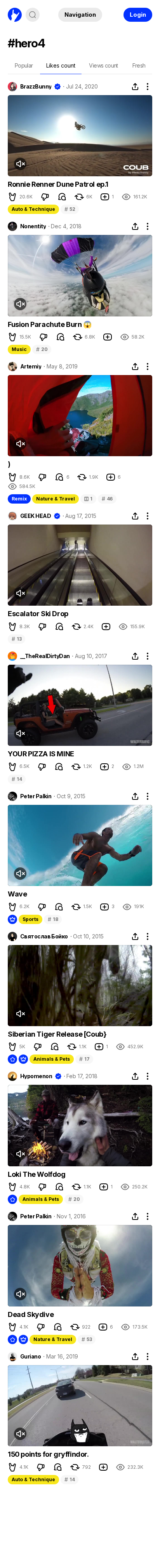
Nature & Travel (55, 499)
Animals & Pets (51, 1059)
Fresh (139, 65)
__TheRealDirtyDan (45, 656)
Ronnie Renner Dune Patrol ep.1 (58, 184)
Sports (30, 919)
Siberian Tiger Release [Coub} (57, 1034)
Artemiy (30, 366)
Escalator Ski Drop (38, 614)
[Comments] (62, 197)
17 (84, 1059)
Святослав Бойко (44, 936)
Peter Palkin (35, 796)
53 (87, 1339)
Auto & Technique (33, 209)
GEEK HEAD (35, 516)
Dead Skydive (31, 1314)
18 (53, 919)
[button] (12, 197)
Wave (17, 894)
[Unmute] (20, 164)
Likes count (60, 65)
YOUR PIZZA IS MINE (41, 754)
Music (19, 349)
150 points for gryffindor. (48, 1454)
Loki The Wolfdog (37, 1174)
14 (17, 779)
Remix (19, 499)
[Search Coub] (33, 15)
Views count (103, 65)
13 (16, 639)
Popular (24, 65)
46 (107, 498)
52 (69, 209)
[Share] (135, 86)
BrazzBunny (35, 86)
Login (138, 14)
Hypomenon (36, 1076)
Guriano (30, 1356)
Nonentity (33, 226)
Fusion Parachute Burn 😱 (50, 324)
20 (41, 349)
